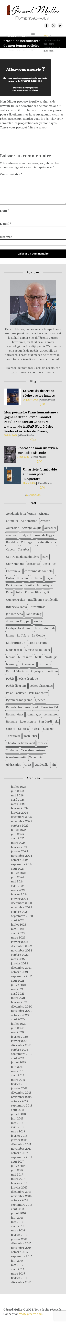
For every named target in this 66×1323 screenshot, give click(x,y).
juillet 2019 (18, 1062)
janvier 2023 (19, 942)
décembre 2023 (21, 903)
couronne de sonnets (38, 571)
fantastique (44, 585)
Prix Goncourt (38, 693)
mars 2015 (18, 1273)
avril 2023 (18, 933)
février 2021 (19, 1002)
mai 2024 (17, 881)
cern (45, 556)
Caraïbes (23, 549)
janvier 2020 (19, 1041)
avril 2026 (18, 799)
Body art (25, 535)
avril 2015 (17, 1269)
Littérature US (15, 642)
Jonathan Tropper (18, 621)
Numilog (12, 664)
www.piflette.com (31, 1314)
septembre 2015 (21, 1256)
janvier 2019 (19, 1088)
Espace (50, 578)
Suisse (36, 728)
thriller (42, 743)
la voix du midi (45, 628)
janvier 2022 (19, 963)
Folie (19, 592)
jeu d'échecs (14, 614)
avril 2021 (17, 993)
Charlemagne (15, 563)
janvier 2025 (19, 851)
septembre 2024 (22, 864)
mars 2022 (18, 959)
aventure (50, 528)
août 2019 (17, 1058)
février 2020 (19, 1036)
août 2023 (18, 920)
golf (46, 592)
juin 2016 (17, 1217)
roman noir (51, 714)
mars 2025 (18, 842)
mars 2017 (18, 1178)
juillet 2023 (18, 924)
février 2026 (19, 808)
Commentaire (11, 174)
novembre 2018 (21, 1097)
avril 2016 (17, 1226)
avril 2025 (18, 838)
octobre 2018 (19, 1101)
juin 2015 (17, 1260)
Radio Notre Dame (18, 707)
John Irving (33, 614)
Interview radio (16, 607)
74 (31, 495)
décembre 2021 (21, 967)
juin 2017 (17, 1170)
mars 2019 (18, 1079)
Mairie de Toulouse (38, 649)
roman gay (33, 714)
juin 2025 (17, 834)
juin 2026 (17, 791)
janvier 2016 (19, 1239)
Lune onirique (37, 642)
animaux (12, 521)
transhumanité (16, 757)
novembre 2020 (21, 1010)
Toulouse (12, 750)
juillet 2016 (18, 1213)
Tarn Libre (30, 736)
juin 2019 (17, 1066)
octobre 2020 (20, 1015)
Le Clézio (23, 635)
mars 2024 (18, 890)
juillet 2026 (18, 786)
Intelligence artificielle (43, 599)
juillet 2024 (18, 873)
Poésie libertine (16, 685)
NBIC (38, 657)
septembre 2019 (21, 1054)
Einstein (22, 578)
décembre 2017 (21, 1144)
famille (29, 585)
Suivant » (36, 495)
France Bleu (33, 592)
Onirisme (44, 664)
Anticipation (29, 521)
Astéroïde (12, 528)
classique (33, 563)
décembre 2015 (21, 1243)
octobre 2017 (19, 1153)
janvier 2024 (19, 898)
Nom (4, 210)
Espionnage (14, 585)
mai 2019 (17, 1071)
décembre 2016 (21, 1191)
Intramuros (37, 607)
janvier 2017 (19, 1187)
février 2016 (19, 1234)
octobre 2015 (19, 1252)
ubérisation (13, 764)
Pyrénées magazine (19, 700)
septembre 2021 (21, 976)
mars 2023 (18, 937)
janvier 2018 (19, 1140)
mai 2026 (17, 795)
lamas (10, 635)
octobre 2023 (20, 911)
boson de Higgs (44, 535)
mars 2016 (18, 1230)
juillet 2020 (19, 1023)
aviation (11, 535)
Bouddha (12, 542)
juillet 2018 (18, 1114)
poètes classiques (41, 685)
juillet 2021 (18, 985)
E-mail (5, 223)
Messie (10, 657)
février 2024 (19, 894)
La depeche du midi (19, 628)
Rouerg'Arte (28, 721)
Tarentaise (13, 736)
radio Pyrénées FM (45, 707)
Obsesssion (28, 664)
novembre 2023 (21, 907)
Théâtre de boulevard (20, 743)
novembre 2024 (21, 855)
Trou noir (35, 757)
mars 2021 (18, 997)
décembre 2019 (21, 1045)
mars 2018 (18, 1131)
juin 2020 (17, 1028)
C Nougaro (28, 542)
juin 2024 (17, 877)
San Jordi (45, 721)
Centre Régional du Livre (22, 556)
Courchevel (13, 571)
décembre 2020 (21, 1006)
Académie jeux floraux (21, 513)
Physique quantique (44, 671)
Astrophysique (31, 528)
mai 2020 (17, 1032)
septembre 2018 (21, 1105)
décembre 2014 (21, 1282)
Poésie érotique (27, 678)
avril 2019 (17, 1075)
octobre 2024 (19, 860)
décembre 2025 (21, 816)
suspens (48, 728)
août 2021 (17, 980)
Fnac (9, 592)
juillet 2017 (18, 1166)
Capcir (10, 549)
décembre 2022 (21, 946)
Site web (6, 237)
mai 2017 (17, 1174)
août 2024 (17, 868)
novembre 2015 (21, 1247)
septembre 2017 (21, 1157)
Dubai (10, 578)
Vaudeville (41, 764)
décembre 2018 (21, 1092)
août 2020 (18, 1019)
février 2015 (19, 1278)
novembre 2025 (21, 821)
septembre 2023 (22, 916)
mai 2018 (17, 1123)
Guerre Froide (15, 599)
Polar (9, 693)
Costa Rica (49, 563)
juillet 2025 (18, 829)
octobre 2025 (19, 825)
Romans (11, 721)
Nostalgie (51, 657)
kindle (38, 621)
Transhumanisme (33, 750)
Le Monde (38, 635)
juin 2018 (17, 1118)
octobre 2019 (19, 1049)
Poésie (10, 678)
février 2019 (19, 1084)
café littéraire (47, 542)
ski (57, 721)
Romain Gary (15, 714)
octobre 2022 (20, 954)
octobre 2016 (19, 1200)
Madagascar (14, 649)
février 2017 (19, 1183)
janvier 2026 (19, 812)
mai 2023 (17, 929)
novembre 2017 (21, 1148)
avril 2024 (18, 885)
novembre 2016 (21, 1196)
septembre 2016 (21, 1204)
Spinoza (23, 728)
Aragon (45, 521)
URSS (28, 764)
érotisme (37, 578)
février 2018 (19, 1135)
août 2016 (17, 1209)
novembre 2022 (21, 950)
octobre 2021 (19, 972)
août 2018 (17, 1110)
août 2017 (17, 1161)
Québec (40, 700)
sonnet (10, 728)
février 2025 (19, 847)
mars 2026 (18, 804)
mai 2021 (17, 989)
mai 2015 (17, 1265)
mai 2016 (17, 1222)
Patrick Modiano (17, 671)
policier (21, 693)
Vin (53, 764)
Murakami (25, 657)
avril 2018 (17, 1127)
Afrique (44, 513)
